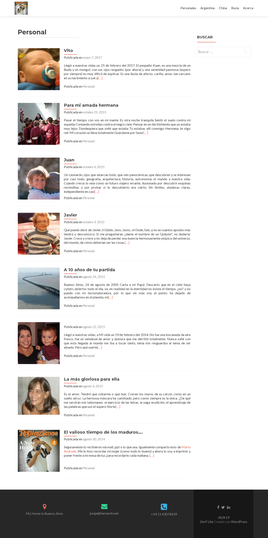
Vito (68, 50)
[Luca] (39, 343)
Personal (89, 86)
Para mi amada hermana (91, 105)
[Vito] (39, 69)
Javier (70, 215)
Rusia (235, 8)
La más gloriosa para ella (92, 379)
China (223, 8)
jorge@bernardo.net (104, 513)
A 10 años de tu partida (89, 269)
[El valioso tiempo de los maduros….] (39, 450)
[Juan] (39, 178)
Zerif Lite (207, 522)
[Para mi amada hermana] (39, 123)
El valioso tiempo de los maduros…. (103, 432)
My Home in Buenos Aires (44, 513)
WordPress (238, 522)
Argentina (207, 8)
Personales (188, 8)
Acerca (248, 8)
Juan (69, 159)
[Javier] (39, 233)
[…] (100, 78)
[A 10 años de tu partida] (39, 288)
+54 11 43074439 (164, 514)
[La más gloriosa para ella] (39, 395)
